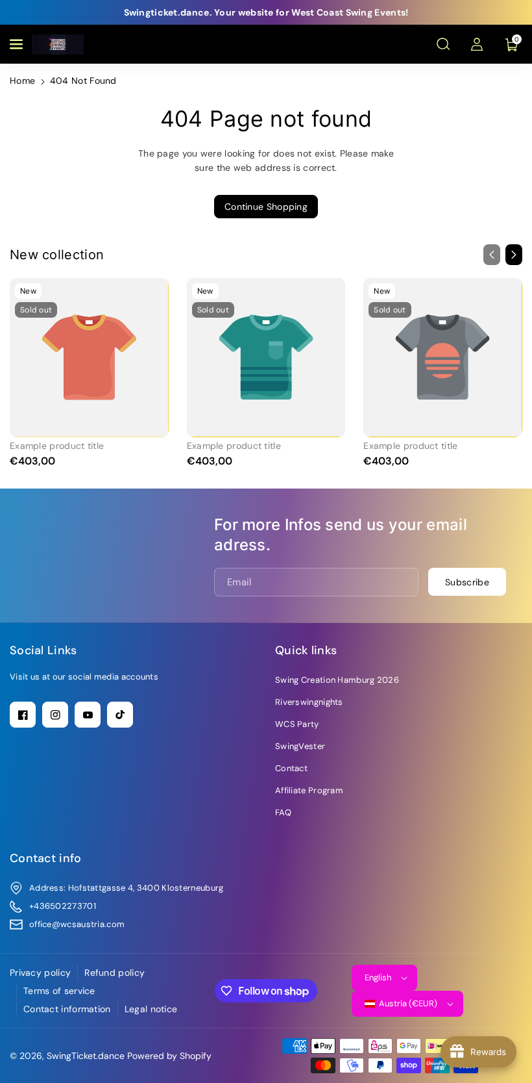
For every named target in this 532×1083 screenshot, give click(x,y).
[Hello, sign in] (477, 44)
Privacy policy (40, 972)
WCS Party (297, 724)
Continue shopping (266, 206)
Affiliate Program (309, 790)
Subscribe (467, 582)
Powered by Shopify (169, 1056)
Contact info (46, 858)
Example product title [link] (57, 446)
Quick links (306, 650)
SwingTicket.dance (86, 1056)
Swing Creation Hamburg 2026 (337, 679)
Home (22, 80)
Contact (291, 768)
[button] (17, 44)
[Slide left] (491, 254)
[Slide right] (513, 254)
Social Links (43, 650)
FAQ (283, 812)
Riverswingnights (309, 701)
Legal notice (151, 1009)
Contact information (67, 1009)
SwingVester (300, 746)
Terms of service (59, 991)
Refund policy (114, 972)
